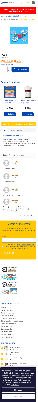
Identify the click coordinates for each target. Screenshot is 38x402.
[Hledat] (22, 3)
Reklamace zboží (6, 326)
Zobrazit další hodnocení (28, 216)
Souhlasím (18, 397)
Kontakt (3, 308)
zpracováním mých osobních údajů (19, 246)
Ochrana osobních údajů (9, 318)
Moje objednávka (6, 337)
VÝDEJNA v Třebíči (7, 334)
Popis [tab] (5, 130)
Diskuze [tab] (19, 130)
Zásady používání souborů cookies (12, 321)
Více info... (15, 384)
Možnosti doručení (7, 65)
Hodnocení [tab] (11, 130)
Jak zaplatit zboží (6, 332)
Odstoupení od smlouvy (9, 324)
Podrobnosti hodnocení (27, 19)
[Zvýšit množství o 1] (8, 68)
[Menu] (33, 3)
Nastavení (18, 390)
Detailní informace (7, 73)
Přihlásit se (9, 253)
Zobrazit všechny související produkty (19, 124)
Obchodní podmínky (7, 316)
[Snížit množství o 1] (8, 70)
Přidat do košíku (22, 69)
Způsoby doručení (7, 329)
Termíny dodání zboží (8, 313)
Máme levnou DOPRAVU (9, 310)
